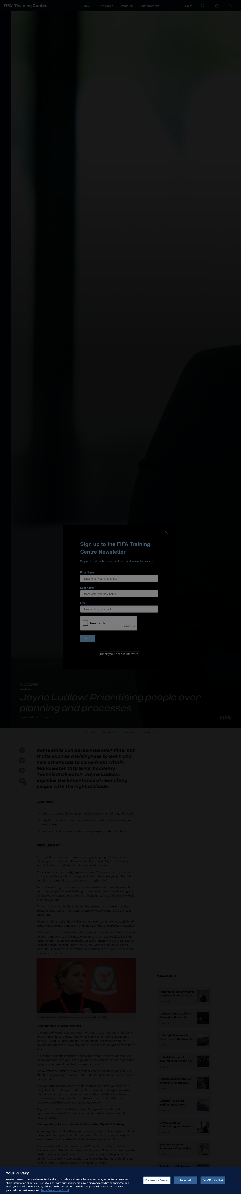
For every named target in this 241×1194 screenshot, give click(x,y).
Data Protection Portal (55, 1190)
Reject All (185, 1180)
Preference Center (157, 1180)
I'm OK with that (213, 1180)
